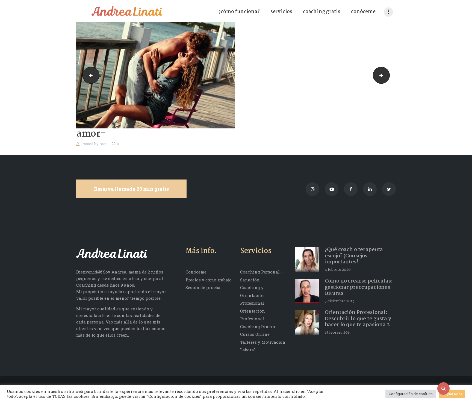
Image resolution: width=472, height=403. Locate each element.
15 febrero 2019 (338, 333)
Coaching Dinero (257, 326)
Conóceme (195, 272)
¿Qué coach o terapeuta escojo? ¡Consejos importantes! (354, 256)
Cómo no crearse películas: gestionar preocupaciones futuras (359, 287)
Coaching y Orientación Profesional (252, 295)
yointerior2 (387, 75)
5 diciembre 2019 (340, 301)
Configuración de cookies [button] (411, 393)
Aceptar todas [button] (452, 394)
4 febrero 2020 (338, 270)
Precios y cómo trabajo (208, 280)
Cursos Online (255, 334)
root (103, 143)
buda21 (89, 75)
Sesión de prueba (202, 287)
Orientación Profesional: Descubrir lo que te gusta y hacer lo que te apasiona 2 (358, 319)
